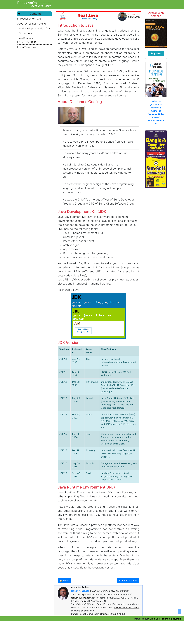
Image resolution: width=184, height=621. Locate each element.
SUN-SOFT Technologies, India (164, 618)
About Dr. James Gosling (31, 23)
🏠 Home (64, 580)
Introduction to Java (29, 18)
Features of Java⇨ (128, 580)
